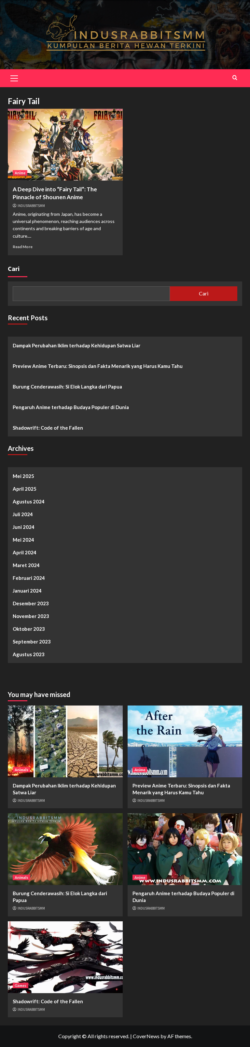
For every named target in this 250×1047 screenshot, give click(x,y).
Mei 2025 (23, 476)
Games (20, 985)
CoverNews (146, 1036)
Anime (20, 173)
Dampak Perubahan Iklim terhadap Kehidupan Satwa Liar (76, 345)
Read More (23, 246)
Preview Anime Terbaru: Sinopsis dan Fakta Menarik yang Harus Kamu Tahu (98, 366)
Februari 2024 (29, 578)
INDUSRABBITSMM (31, 205)
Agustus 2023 (29, 654)
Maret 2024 (26, 565)
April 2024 (24, 552)
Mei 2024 (23, 540)
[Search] (235, 77)
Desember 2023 (31, 603)
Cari (14, 268)
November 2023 (31, 616)
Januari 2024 (27, 591)
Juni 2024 (24, 527)
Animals (21, 770)
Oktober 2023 (29, 629)
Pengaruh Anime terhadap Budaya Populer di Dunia (71, 407)
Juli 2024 (23, 514)
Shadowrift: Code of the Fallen (48, 428)
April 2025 (24, 489)
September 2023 (32, 641)
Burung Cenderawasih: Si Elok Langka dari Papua (67, 386)
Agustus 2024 (29, 501)
